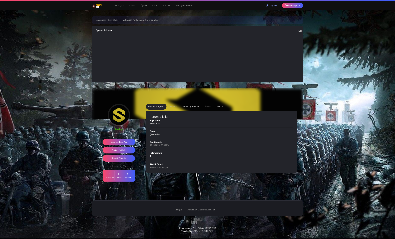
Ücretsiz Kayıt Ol (292, 5)
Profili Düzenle (119, 158)
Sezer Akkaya (198, 228)
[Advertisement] (197, 56)
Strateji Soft (113, 20)
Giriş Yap (272, 5)
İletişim (178, 210)
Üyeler (144, 5)
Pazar (155, 5)
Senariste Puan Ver (119, 142)
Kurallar (167, 5)
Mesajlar (115, 188)
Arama (132, 5)
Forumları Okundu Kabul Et (201, 210)
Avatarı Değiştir (119, 150)
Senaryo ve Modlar (185, 5)
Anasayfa (119, 5)
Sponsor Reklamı (104, 30)
